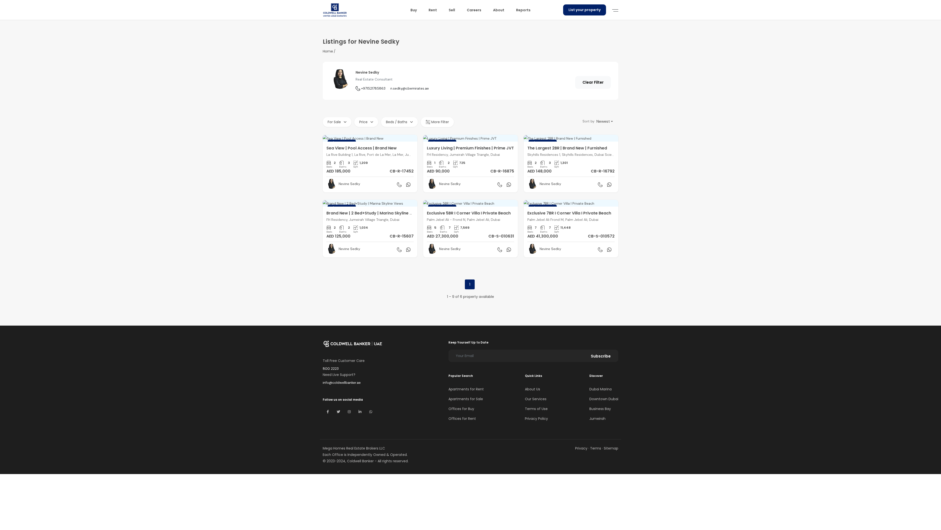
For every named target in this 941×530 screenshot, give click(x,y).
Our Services (535, 399)
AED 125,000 (338, 236)
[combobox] (605, 121)
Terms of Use (536, 408)
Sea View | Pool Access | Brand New (361, 148)
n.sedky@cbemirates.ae (409, 88)
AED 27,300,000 (442, 236)
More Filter (439, 121)
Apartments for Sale (465, 399)
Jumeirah (597, 418)
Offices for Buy (461, 408)
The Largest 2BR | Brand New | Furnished (567, 148)
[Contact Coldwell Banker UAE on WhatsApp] (371, 412)
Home (328, 51)
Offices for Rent (462, 418)
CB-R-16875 (502, 171)
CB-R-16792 (603, 171)
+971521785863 (373, 88)
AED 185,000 (338, 171)
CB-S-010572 (601, 236)
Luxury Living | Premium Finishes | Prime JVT (470, 148)
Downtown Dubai (603, 399)
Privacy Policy (536, 418)
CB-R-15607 (402, 236)
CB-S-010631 (501, 236)
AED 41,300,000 (542, 236)
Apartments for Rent (466, 389)
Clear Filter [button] (593, 82)
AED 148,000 (539, 171)
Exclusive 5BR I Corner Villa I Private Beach (469, 213)
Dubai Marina (600, 389)
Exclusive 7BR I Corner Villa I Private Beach (569, 213)
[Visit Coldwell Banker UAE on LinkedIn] (360, 412)
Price (364, 121)
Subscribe (601, 356)
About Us (532, 389)
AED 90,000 (438, 171)
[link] (370, 163)
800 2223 (331, 368)
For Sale (335, 121)
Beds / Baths (397, 121)
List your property (585, 9)
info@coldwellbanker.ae (342, 382)
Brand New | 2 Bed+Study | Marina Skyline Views (373, 213)
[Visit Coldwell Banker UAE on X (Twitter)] (338, 412)
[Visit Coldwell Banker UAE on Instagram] (349, 412)
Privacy (581, 448)
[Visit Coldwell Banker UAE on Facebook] (328, 412)
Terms (595, 448)
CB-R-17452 (402, 171)
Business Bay (600, 408)
